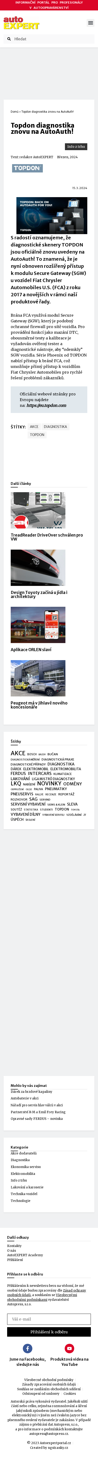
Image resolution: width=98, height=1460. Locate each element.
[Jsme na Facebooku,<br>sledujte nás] (27, 1348)
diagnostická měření (25, 759)
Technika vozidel (24, 1194)
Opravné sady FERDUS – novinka (37, 1119)
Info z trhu (76, 146)
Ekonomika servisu (26, 1167)
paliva (38, 789)
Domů (15, 111)
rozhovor (19, 799)
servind (44, 799)
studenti (46, 809)
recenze (50, 794)
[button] (90, 23)
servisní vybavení (28, 804)
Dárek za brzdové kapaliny (31, 1092)
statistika (31, 809)
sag (33, 799)
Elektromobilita (23, 1174)
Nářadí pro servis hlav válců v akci (37, 1105)
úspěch (17, 819)
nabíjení (29, 784)
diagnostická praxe (58, 759)
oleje (29, 789)
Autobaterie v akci (25, 1098)
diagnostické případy (28, 764)
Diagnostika (20, 1160)
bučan (53, 754)
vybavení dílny (25, 814)
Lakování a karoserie (27, 1187)
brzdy (42, 754)
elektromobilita (65, 769)
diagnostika (55, 427)
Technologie (20, 1201)
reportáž (66, 794)
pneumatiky (56, 789)
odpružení (17, 789)
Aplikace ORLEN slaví (31, 649)
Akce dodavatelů (24, 1153)
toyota (75, 809)
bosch (32, 754)
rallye (39, 794)
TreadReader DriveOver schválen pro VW (47, 537)
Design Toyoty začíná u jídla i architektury (39, 594)
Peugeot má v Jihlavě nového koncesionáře (39, 705)
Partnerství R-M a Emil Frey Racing (38, 1112)
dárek (16, 769)
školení (30, 819)
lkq (16, 783)
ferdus (18, 773)
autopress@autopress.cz (48, 1434)
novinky (49, 783)
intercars (40, 773)
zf (84, 814)
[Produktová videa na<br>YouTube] (69, 1348)
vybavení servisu (53, 814)
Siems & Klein (56, 804)
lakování (20, 779)
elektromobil (36, 769)
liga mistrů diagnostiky (53, 779)
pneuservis (22, 794)
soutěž (16, 809)
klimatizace (63, 774)
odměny (72, 784)
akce (34, 427)
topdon (37, 435)
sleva (72, 804)
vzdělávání (74, 814)
